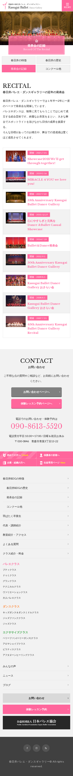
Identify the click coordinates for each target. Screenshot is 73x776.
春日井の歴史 (53, 60)
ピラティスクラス (12, 649)
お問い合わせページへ (36, 391)
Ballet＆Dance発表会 (43, 245)
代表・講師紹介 (12, 525)
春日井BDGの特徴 (13, 478)
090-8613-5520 (36, 426)
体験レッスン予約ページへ (36, 403)
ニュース (8, 675)
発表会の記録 (19, 68)
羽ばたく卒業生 (12, 516)
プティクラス (9, 569)
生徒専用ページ (54, 462)
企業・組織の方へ (16, 462)
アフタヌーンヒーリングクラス (18, 655)
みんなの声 (9, 666)
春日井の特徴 (19, 60)
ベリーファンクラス (20, 638)
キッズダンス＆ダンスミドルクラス (21, 612)
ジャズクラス (9, 623)
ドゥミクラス (9, 575)
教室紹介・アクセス (14, 534)
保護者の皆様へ (52, 455)
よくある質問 (11, 544)
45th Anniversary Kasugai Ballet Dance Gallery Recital (47, 329)
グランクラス (9, 581)
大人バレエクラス (12, 597)
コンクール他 (53, 68)
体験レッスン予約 (36, 709)
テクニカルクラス (12, 586)
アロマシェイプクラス (14, 643)
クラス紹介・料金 (13, 553)
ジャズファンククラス (14, 618)
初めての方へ (17, 455)
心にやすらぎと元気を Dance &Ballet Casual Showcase (44, 225)
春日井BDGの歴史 (17, 487)
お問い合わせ (36, 698)
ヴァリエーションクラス (15, 592)
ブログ (7, 684)
